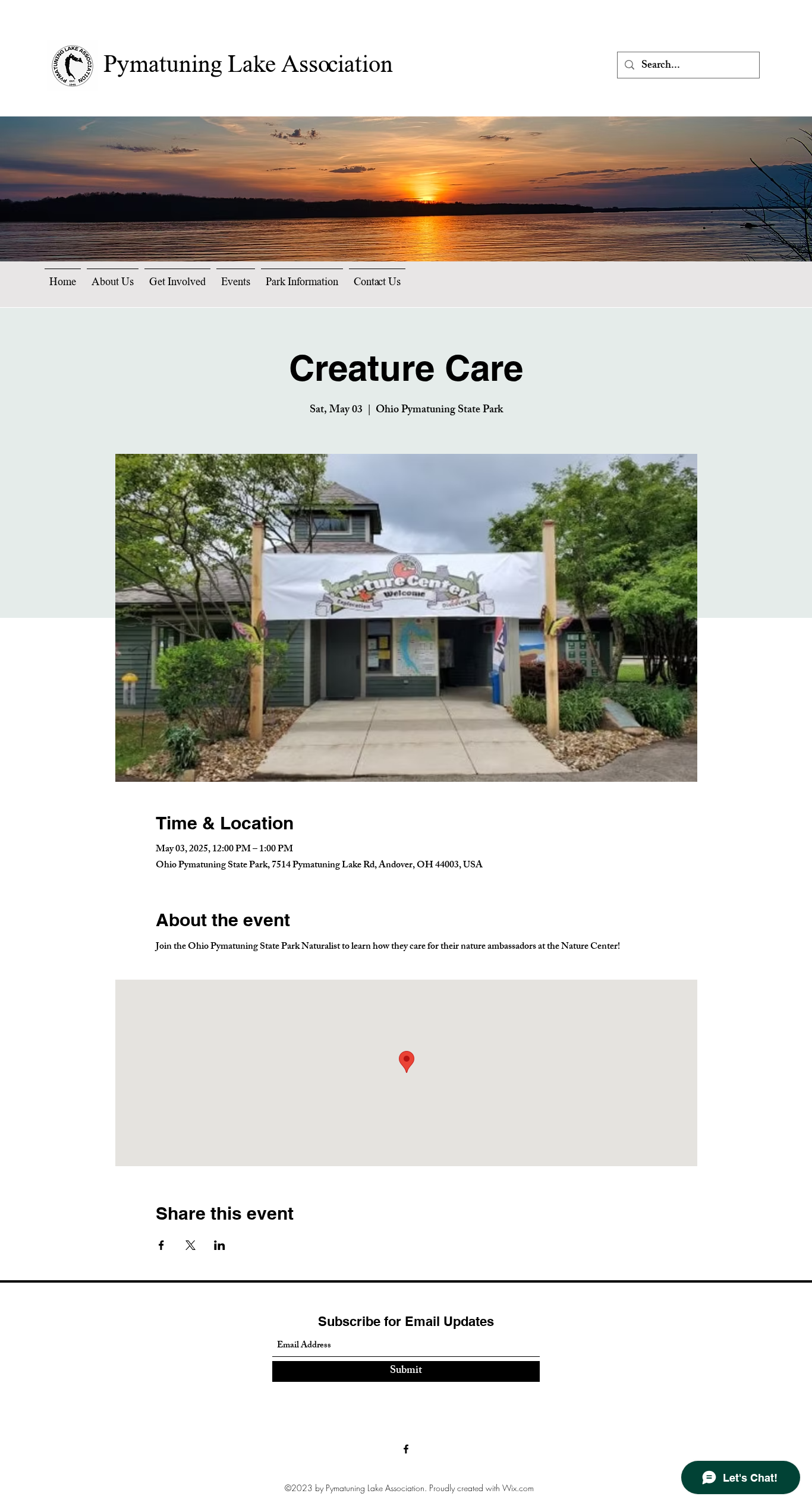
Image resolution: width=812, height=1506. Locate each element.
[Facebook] (406, 1449)
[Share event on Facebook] (161, 1245)
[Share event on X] (190, 1245)
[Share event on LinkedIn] (219, 1245)
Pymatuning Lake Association (248, 66)
